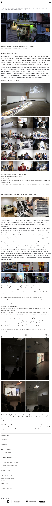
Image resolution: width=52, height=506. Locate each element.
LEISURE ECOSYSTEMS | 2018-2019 (10, 465)
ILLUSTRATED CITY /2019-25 (6, 475)
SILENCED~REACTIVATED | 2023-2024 (10, 457)
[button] (50, 2)
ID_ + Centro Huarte (6, 452)
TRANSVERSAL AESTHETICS (6, 449)
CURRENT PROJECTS (5, 435)
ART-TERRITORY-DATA (5, 473)
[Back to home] (2, 2)
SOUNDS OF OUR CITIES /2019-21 (7, 478)
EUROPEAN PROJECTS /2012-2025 (7, 488)
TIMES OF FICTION (4, 486)
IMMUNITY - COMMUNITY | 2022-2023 (10, 460)
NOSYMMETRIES (4, 439)
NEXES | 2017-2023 (5, 483)
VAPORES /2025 (4, 444)
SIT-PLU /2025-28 (4, 441)
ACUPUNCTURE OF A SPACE (6, 467)
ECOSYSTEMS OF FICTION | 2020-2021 (10, 462)
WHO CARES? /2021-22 (5, 470)
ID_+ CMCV (4, 454)
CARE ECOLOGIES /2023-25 (6, 447)
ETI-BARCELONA (4, 480)
